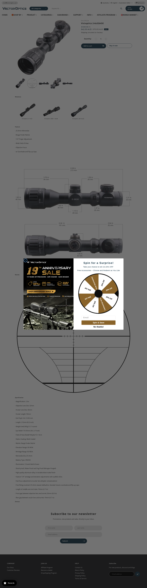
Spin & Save (98, 323)
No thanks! (98, 326)
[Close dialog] (25, 260)
